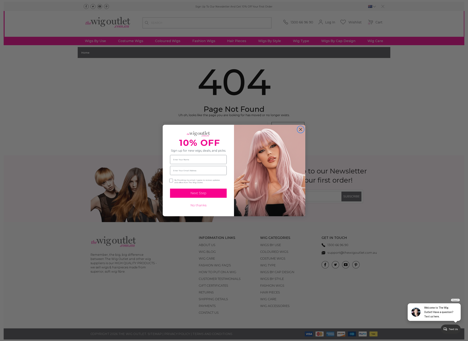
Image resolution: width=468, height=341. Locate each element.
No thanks (198, 205)
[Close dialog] (300, 129)
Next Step (198, 193)
